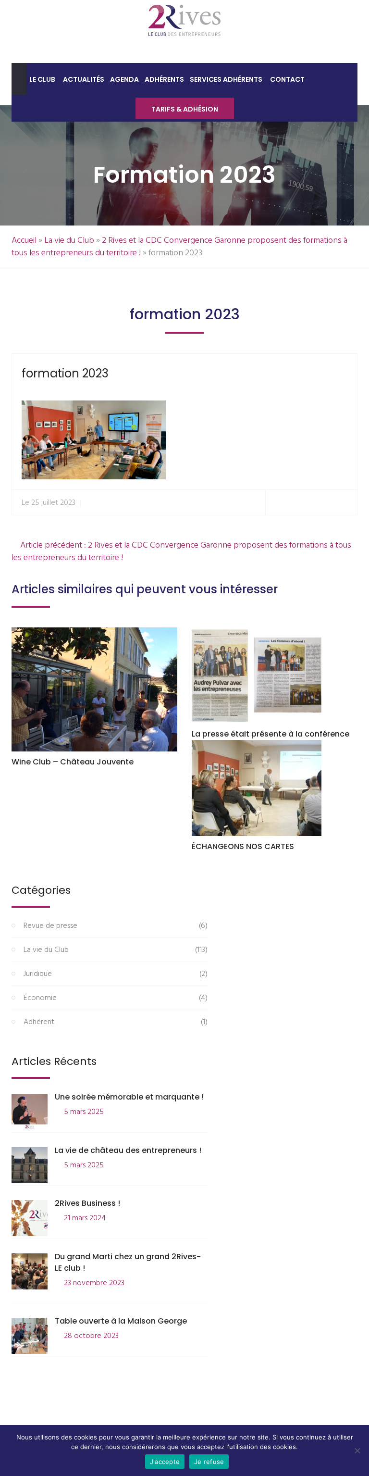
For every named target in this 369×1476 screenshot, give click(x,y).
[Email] (346, 502)
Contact (287, 79)
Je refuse (209, 1461)
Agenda (124, 79)
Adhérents (164, 79)
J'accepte (165, 1461)
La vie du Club (69, 241)
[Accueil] (19, 79)
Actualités (83, 79)
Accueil (24, 241)
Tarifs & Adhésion (184, 109)
